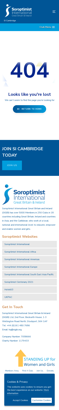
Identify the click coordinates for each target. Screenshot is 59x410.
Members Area (11, 370)
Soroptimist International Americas (22, 259)
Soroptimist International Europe (20, 266)
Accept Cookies (20, 400)
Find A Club (27, 370)
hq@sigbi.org (15, 329)
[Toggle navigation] (46, 12)
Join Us (40, 370)
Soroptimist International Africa (20, 251)
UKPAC (8, 297)
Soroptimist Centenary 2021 (18, 282)
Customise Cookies (41, 400)
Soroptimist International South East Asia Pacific (29, 274)
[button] (47, 27)
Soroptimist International (17, 244)
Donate (50, 370)
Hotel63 (8, 289)
